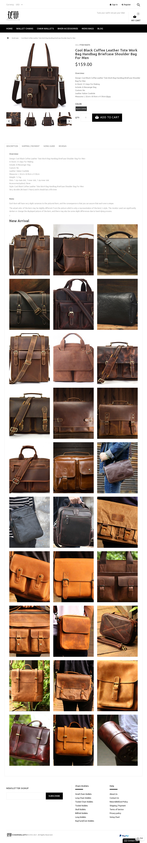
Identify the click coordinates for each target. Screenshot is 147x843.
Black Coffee (81, 109)
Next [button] (69, 121)
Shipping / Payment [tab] (31, 146)
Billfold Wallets (81, 813)
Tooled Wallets (81, 806)
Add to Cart (109, 117)
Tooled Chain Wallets (84, 802)
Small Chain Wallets (83, 794)
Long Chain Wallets (83, 798)
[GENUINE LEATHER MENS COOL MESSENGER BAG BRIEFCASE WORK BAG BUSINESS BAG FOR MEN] (73, 359)
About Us (113, 794)
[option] (13, 119)
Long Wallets (80, 817)
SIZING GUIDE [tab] (49, 146)
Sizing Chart (115, 817)
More (108, 96)
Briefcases (15, 38)
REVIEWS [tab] (62, 146)
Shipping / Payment (118, 806)
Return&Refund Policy (119, 802)
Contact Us (114, 798)
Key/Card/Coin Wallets (84, 821)
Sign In (115, 5)
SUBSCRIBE (54, 796)
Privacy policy (115, 813)
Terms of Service (117, 809)
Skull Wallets (80, 809)
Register (127, 5)
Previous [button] (8, 121)
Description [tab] (12, 146)
